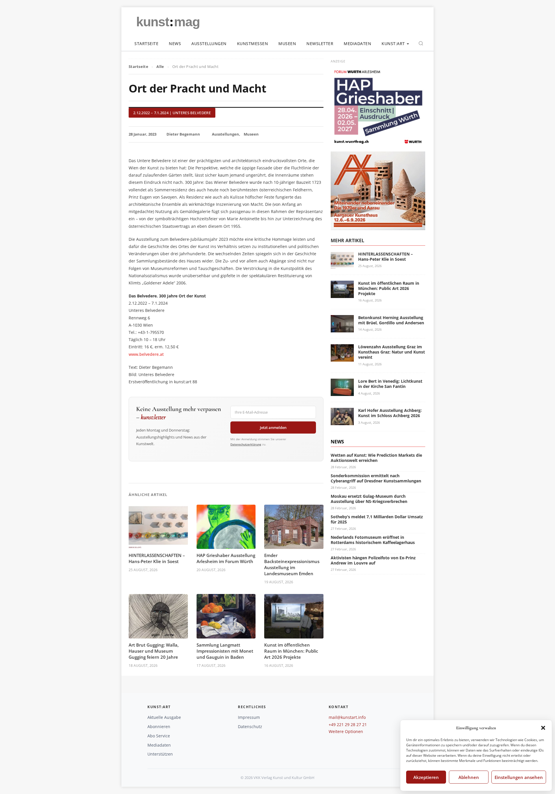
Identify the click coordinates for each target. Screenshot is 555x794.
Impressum (249, 717)
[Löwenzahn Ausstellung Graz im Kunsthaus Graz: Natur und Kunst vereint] (342, 358)
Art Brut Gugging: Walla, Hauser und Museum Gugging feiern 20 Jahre (154, 651)
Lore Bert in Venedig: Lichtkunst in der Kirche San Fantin (390, 383)
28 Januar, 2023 (142, 134)
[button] (543, 728)
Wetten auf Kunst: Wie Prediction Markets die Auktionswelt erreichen (376, 457)
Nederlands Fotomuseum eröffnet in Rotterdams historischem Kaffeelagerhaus (373, 539)
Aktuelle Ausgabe (164, 717)
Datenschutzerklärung (245, 444)
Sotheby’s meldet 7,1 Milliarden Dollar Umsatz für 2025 (377, 519)
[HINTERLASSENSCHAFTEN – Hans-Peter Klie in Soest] (342, 265)
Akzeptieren (426, 777)
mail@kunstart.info (347, 717)
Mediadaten (357, 43)
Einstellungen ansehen (519, 777)
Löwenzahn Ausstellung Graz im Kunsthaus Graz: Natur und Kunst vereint (391, 352)
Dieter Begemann (183, 134)
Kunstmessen (252, 43)
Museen (287, 43)
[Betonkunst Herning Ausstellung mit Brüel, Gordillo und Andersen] (342, 329)
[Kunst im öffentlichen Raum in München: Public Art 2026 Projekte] (342, 294)
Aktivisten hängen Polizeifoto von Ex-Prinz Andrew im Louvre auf (373, 560)
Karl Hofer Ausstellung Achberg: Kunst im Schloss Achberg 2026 (390, 413)
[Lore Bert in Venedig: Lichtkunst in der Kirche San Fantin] (342, 392)
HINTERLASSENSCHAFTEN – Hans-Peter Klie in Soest (157, 558)
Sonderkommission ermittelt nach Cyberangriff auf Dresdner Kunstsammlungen (376, 478)
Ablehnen (468, 777)
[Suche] (421, 43)
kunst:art (393, 43)
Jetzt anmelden (273, 427)
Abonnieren (158, 726)
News (175, 43)
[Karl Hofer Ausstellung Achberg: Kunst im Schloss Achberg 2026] (342, 421)
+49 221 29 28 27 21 (348, 724)
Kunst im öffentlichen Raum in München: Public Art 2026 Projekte (291, 651)
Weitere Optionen (346, 731)
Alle (160, 66)
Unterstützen (160, 754)
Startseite (146, 43)
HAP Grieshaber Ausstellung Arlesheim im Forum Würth (226, 558)
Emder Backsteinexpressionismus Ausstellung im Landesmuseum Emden (291, 564)
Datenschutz (250, 726)
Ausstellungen (209, 43)
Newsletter (319, 43)
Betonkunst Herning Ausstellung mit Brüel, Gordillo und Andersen (391, 320)
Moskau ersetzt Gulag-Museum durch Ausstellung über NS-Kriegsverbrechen (369, 498)
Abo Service (158, 736)
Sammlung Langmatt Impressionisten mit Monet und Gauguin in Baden (225, 651)
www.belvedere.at (146, 354)
